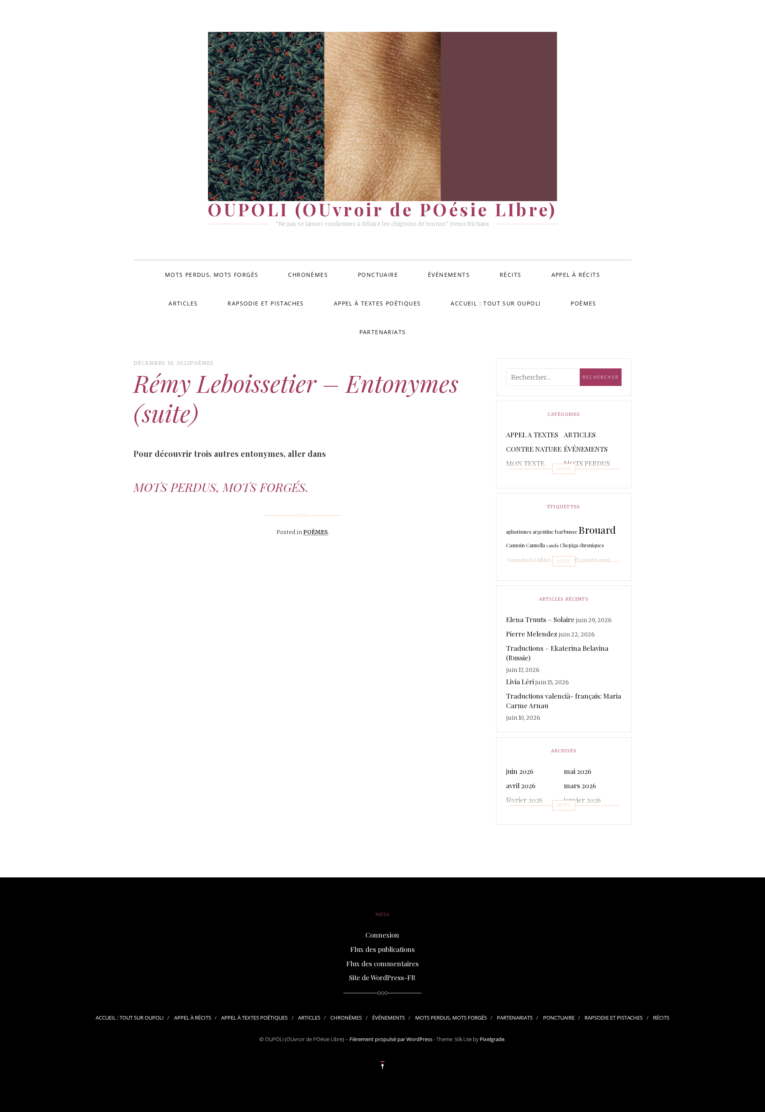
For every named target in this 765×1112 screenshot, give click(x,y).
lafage (545, 575)
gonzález (588, 560)
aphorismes (519, 532)
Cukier (542, 559)
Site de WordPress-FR (382, 977)
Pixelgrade (492, 1039)
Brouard (597, 529)
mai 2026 (577, 771)
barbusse (566, 531)
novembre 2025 (587, 814)
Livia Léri (520, 681)
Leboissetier (599, 573)
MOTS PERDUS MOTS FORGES (587, 468)
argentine (543, 532)
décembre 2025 (529, 814)
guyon (604, 560)
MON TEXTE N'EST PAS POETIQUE (525, 473)
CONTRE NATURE (533, 448)
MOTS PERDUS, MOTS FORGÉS (212, 274)
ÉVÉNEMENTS (449, 274)
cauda (552, 545)
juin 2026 (520, 771)
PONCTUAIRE (378, 274)
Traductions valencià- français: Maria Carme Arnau (563, 700)
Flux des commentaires (382, 963)
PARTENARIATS (382, 332)
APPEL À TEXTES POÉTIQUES (377, 303)
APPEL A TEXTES (532, 434)
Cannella (535, 545)
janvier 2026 (582, 799)
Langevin (564, 574)
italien (512, 575)
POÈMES (583, 303)
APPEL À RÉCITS (575, 274)
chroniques (591, 545)
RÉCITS (510, 274)
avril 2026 (521, 785)
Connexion (382, 934)
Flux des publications (382, 949)
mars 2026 (580, 785)
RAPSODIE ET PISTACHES (266, 303)
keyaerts (528, 575)
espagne (565, 558)
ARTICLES (183, 303)
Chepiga (569, 545)
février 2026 (524, 799)
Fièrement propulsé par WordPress (390, 1039)
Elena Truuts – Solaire (540, 619)
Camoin (515, 545)
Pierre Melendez (531, 633)
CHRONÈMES (308, 274)
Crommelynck (519, 560)
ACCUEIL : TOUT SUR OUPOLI (496, 303)
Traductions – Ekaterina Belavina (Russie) (557, 653)
